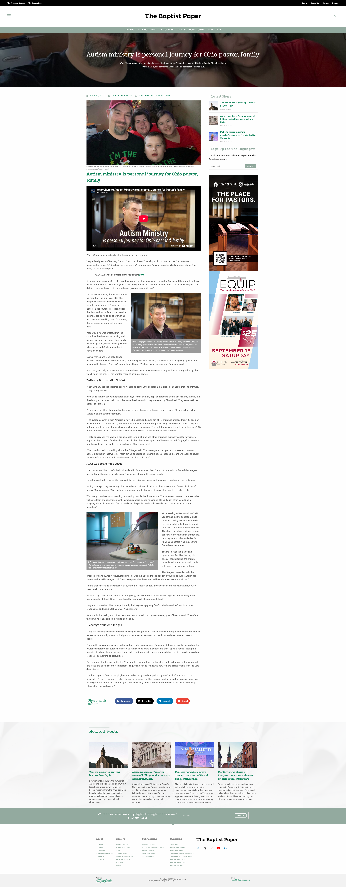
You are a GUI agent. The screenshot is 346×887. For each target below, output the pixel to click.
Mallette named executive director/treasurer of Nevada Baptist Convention (237, 135)
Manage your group (177, 859)
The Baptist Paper (35, 3)
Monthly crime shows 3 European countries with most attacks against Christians (235, 775)
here (141, 274)
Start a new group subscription (181, 856)
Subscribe (173, 844)
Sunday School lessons (124, 856)
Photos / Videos (148, 850)
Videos (118, 865)
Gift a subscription (177, 850)
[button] (334, 16)
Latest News (167, 30)
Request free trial (176, 865)
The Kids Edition (147, 30)
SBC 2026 (129, 30)
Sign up (250, 166)
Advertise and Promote (104, 853)
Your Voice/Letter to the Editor (153, 847)
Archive (118, 850)
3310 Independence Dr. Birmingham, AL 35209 (104, 881)
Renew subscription (177, 847)
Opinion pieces (121, 853)
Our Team (99, 847)
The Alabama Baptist (16, 3)
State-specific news (123, 847)
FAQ (172, 881)
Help (167, 881)
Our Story (99, 844)
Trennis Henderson (121, 96)
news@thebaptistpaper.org (240, 880)
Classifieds (214, 30)
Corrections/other (148, 853)
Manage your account (178, 862)
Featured (144, 96)
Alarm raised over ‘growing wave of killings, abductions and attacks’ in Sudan (237, 119)
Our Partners (100, 850)
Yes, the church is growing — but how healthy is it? (238, 104)
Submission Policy (149, 856)
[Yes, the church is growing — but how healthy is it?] (213, 105)
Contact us (100, 859)
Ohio (167, 96)
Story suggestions (148, 844)
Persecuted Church (123, 859)
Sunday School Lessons (191, 30)
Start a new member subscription (182, 853)
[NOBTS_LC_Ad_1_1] (233, 222)
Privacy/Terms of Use (156, 881)
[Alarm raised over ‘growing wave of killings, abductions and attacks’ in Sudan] (213, 120)
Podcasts (119, 862)
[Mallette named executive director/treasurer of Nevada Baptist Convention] (213, 136)
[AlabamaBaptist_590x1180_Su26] (233, 320)
